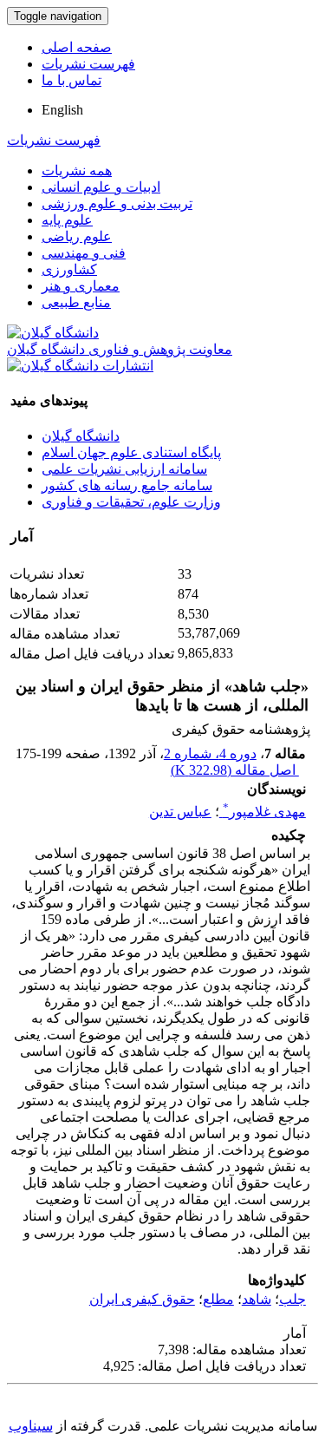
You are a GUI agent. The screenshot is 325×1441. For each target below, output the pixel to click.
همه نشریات (77, 170)
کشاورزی (69, 269)
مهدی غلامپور (264, 811)
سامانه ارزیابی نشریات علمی (124, 469)
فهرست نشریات (88, 63)
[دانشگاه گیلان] (53, 332)
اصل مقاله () (235, 770)
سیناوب (31, 1425)
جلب (292, 1299)
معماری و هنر (81, 285)
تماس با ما (71, 80)
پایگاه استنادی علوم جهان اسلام (131, 452)
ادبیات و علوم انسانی (101, 187)
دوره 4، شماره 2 (210, 753)
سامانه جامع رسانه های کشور (127, 485)
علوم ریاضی (77, 236)
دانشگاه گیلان (81, 436)
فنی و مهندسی (84, 253)
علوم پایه (67, 220)
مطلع (218, 1299)
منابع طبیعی (76, 302)
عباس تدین (180, 811)
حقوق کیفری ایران (142, 1299)
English (62, 109)
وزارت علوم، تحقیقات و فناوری (131, 502)
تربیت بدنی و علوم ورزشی (117, 203)
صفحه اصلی (77, 47)
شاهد (256, 1299)
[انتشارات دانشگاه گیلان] (80, 365)
